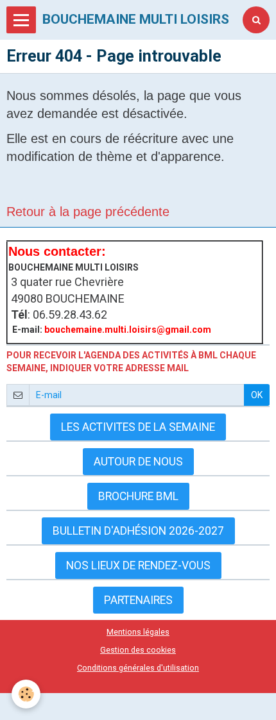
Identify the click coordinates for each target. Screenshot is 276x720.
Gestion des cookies (138, 650)
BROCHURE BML (138, 496)
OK (257, 395)
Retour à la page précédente (87, 212)
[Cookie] (26, 694)
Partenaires (138, 600)
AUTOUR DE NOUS (138, 461)
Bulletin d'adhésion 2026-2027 (138, 530)
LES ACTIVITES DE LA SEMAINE (138, 427)
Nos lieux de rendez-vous (138, 565)
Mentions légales (138, 632)
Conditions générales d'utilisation (138, 668)
